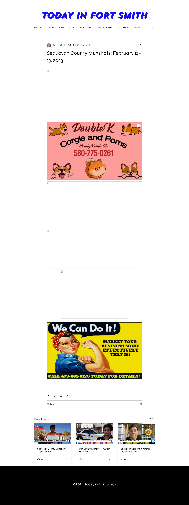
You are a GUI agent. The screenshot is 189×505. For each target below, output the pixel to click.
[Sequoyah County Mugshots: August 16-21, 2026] (136, 433)
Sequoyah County (104, 27)
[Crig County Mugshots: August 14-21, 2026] (94, 433)
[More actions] (140, 45)
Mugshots (50, 27)
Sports (137, 27)
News (61, 27)
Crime (71, 27)
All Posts (37, 27)
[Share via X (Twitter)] (54, 396)
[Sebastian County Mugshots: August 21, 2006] (52, 433)
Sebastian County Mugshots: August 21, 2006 (51, 450)
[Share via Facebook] (48, 396)
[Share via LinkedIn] (61, 396)
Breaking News (85, 27)
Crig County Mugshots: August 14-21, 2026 (94, 450)
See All (152, 418)
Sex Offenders (123, 27)
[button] (151, 27)
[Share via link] (67, 396)
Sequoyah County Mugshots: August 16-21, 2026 (135, 450)
